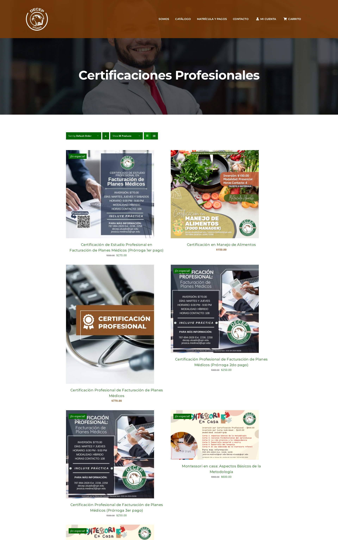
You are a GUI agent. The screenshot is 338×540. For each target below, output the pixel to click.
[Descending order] (105, 135)
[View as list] (154, 135)
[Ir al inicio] (37, 19)
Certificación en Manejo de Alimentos (221, 244)
